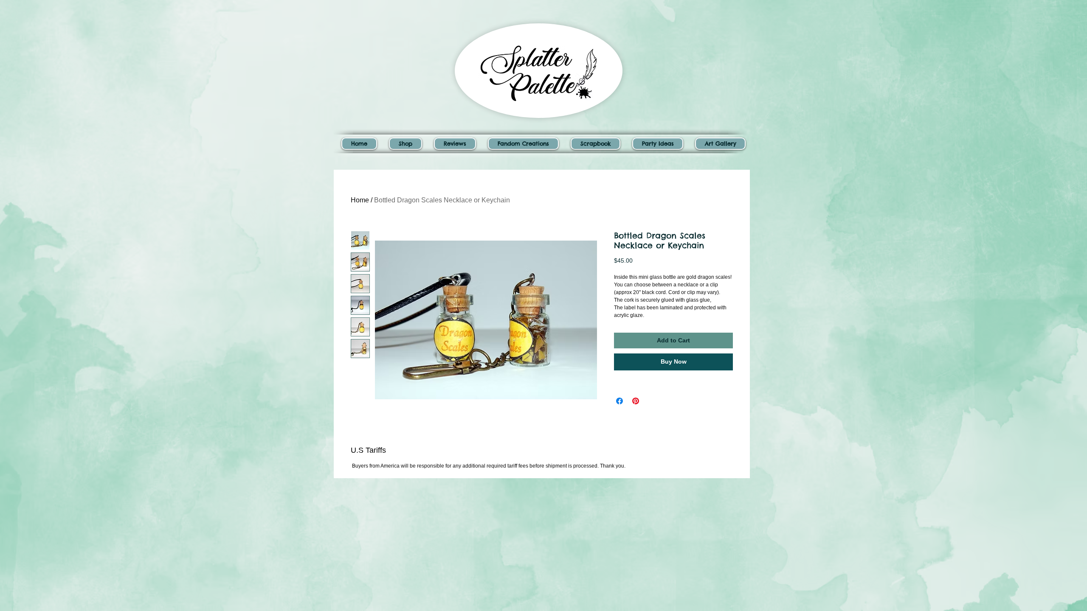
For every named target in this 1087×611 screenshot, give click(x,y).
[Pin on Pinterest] (636, 401)
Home (360, 200)
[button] (405, 143)
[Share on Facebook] (619, 401)
